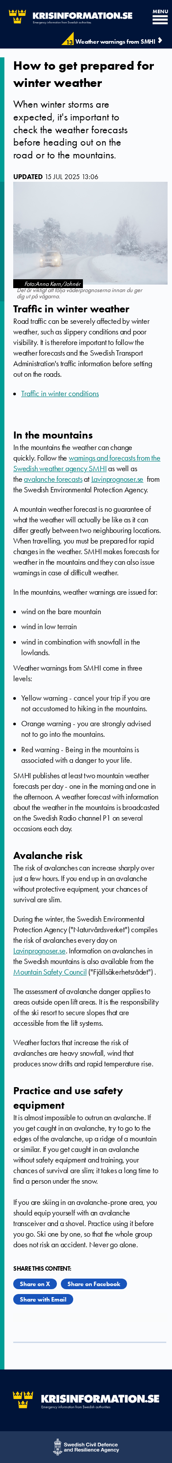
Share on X (35, 1284)
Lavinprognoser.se (117, 479)
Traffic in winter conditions (60, 393)
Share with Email (43, 1299)
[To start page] (66, 17)
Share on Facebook (93, 1284)
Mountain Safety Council (49, 972)
